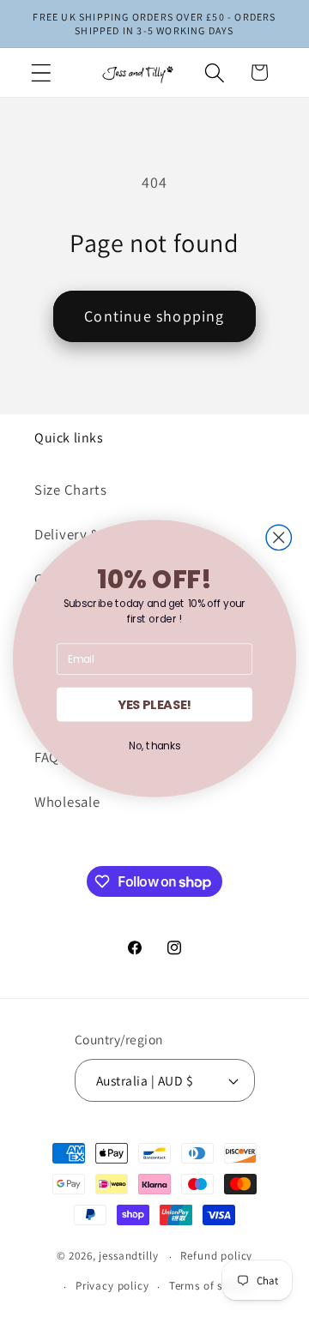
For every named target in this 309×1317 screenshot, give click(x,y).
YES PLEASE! (154, 704)
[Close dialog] (278, 537)
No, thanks (154, 745)
